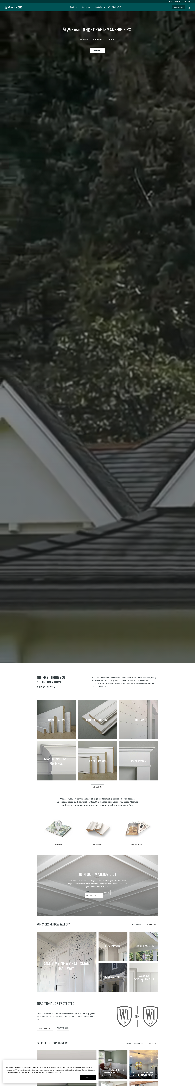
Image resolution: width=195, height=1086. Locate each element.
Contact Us (177, 2)
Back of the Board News (52, 1043)
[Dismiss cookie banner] (95, 1064)
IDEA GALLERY (53, 924)
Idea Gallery (98, 7)
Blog (170, 2)
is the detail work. (46, 686)
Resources (86, 7)
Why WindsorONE (114, 7)
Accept (88, 1077)
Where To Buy (187, 2)
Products (73, 7)
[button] (189, 7)
